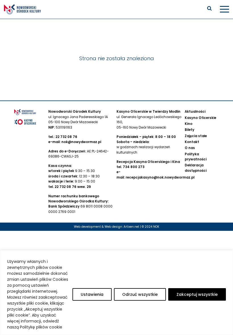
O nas (190, 148)
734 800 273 (133, 167)
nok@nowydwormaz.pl (81, 142)
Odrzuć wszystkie (140, 294)
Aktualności (195, 111)
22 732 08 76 (66, 137)
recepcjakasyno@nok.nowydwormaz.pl (160, 177)
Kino (188, 124)
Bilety (189, 129)
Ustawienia (92, 294)
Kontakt (192, 142)
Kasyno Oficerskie (200, 118)
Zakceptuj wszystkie (197, 294)
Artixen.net (131, 227)
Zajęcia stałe (196, 136)
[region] (116, 292)
